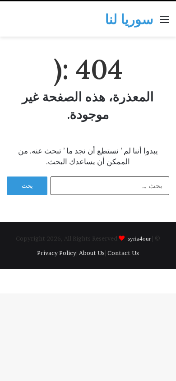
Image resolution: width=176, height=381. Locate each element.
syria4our (139, 238)
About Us (92, 252)
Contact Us (123, 252)
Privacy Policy (56, 252)
